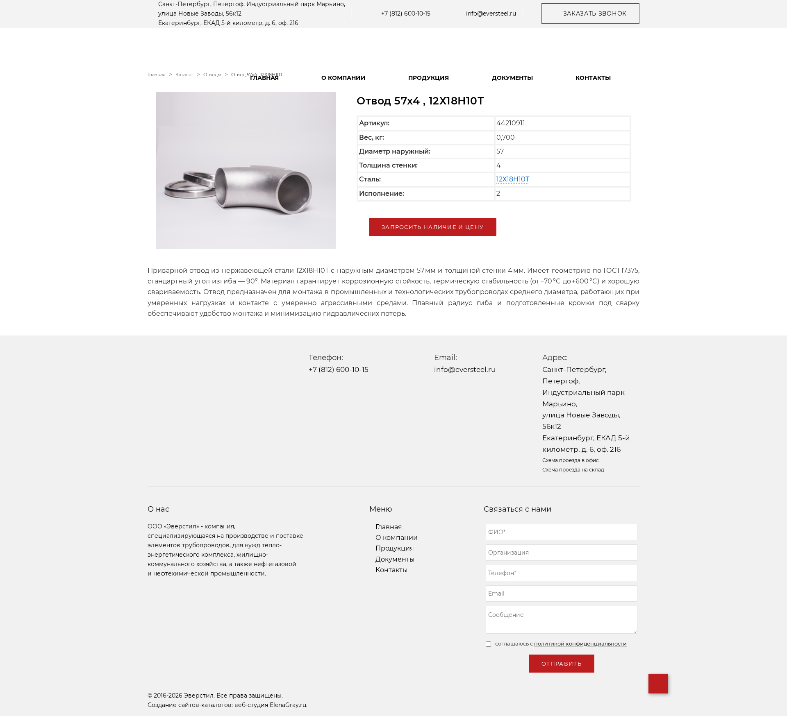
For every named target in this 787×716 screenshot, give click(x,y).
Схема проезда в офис (570, 460)
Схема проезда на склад (573, 470)
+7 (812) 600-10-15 (405, 13)
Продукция (428, 78)
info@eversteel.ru (491, 13)
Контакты (593, 78)
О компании (343, 78)
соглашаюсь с (561, 643)
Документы (512, 78)
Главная (264, 78)
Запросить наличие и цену (433, 227)
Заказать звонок (595, 13)
